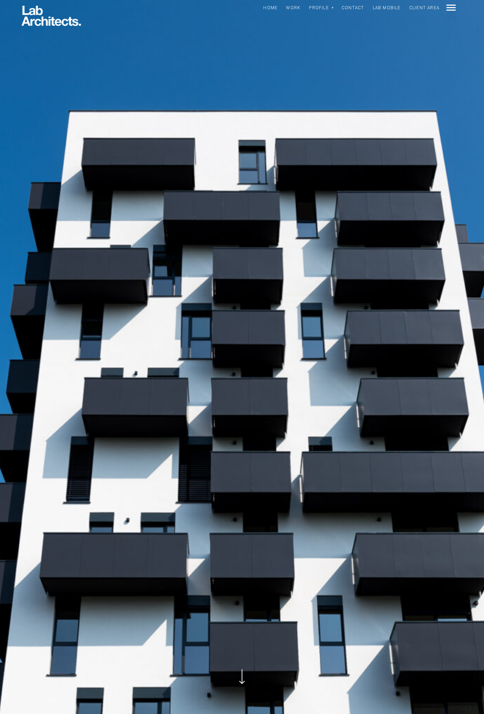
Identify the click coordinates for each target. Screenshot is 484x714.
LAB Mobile (387, 7)
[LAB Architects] (51, 16)
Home (270, 7)
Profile (318, 7)
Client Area (424, 7)
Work (293, 7)
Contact (353, 7)
